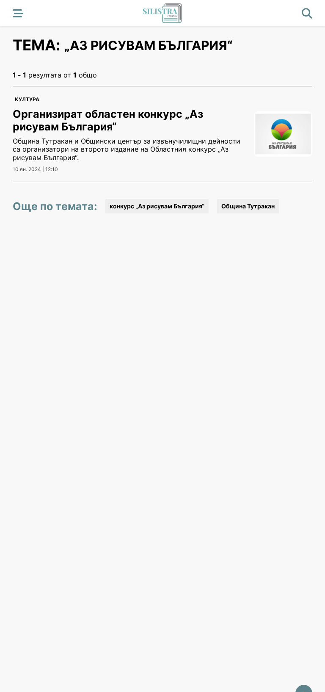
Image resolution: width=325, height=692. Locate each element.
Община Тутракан (248, 206)
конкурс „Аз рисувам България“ (157, 206)
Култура (27, 99)
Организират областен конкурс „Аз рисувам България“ (108, 120)
